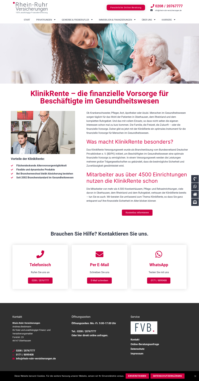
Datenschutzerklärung (167, 376)
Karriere (167, 19)
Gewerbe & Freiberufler (75, 19)
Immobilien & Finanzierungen (115, 19)
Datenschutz (137, 348)
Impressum (137, 353)
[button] (126, 7)
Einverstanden (137, 376)
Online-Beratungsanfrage (145, 344)
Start (27, 19)
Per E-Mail (99, 264)
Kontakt (135, 339)
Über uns (147, 19)
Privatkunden (44, 19)
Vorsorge (103, 132)
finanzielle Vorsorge (97, 157)
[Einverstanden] (195, 376)
